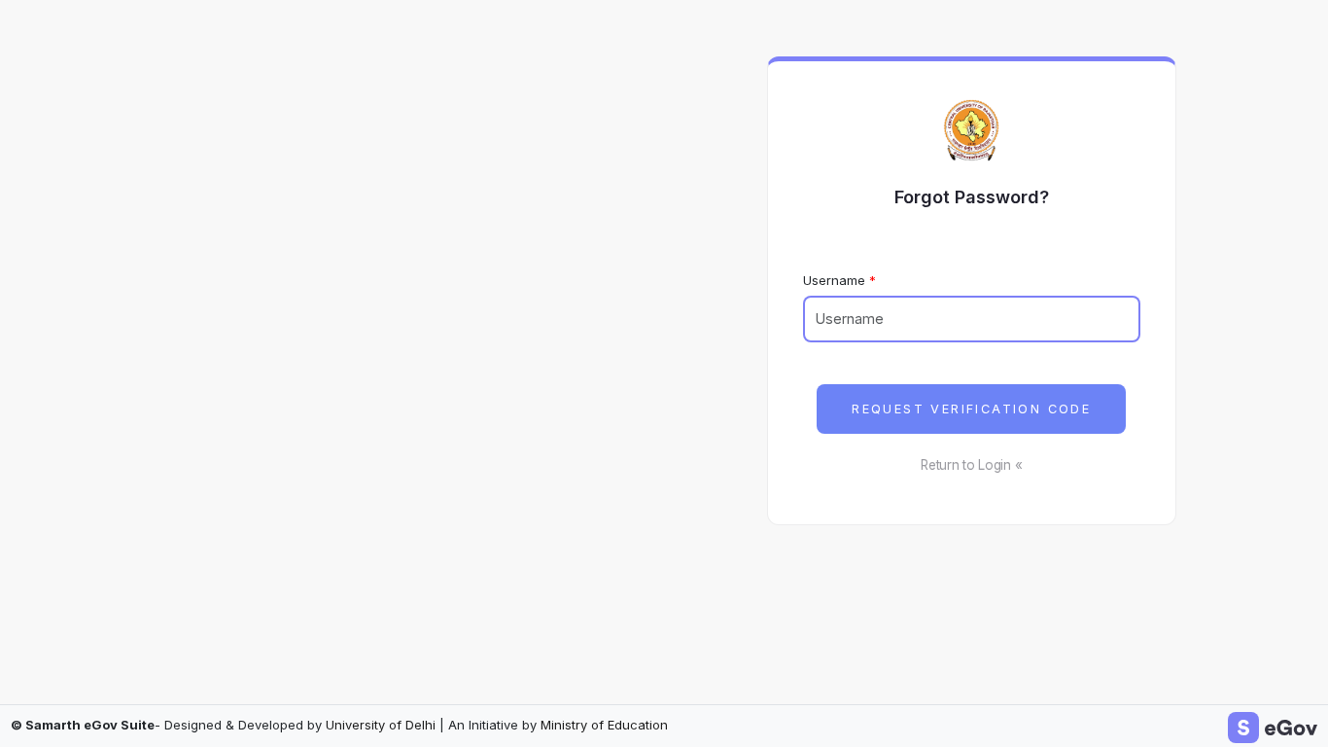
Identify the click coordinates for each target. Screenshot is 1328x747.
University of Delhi (381, 724)
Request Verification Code (971, 409)
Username (834, 280)
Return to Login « (971, 465)
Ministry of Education (604, 724)
